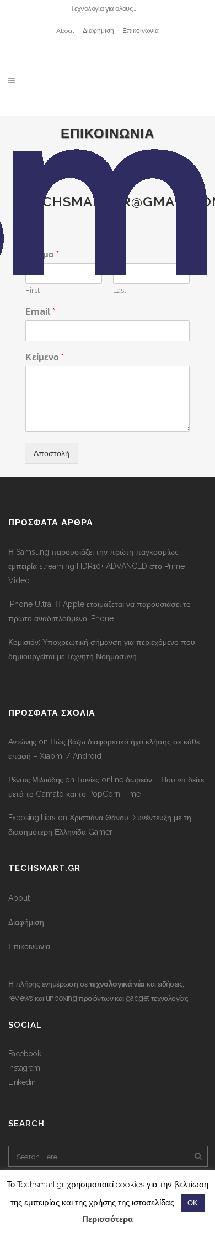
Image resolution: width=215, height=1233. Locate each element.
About (65, 31)
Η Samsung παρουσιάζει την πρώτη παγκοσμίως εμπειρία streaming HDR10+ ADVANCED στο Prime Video (96, 566)
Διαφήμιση (98, 31)
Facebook (24, 1053)
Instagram (24, 1068)
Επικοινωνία (140, 31)
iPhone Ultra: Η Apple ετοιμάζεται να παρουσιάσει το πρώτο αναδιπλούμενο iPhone (99, 611)
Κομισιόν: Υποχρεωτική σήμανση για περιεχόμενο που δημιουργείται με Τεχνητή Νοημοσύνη (101, 649)
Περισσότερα (107, 1219)
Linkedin (21, 1082)
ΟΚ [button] (192, 1203)
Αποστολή (51, 453)
